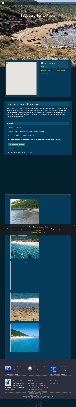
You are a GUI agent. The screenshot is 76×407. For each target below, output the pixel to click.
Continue (34, 232)
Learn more (42, 232)
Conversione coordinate (16, 145)
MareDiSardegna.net (46, 397)
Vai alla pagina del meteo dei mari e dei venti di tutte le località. (14, 372)
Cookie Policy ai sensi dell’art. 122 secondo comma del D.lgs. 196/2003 (60, 372)
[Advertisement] (39, 40)
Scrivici (36, 370)
